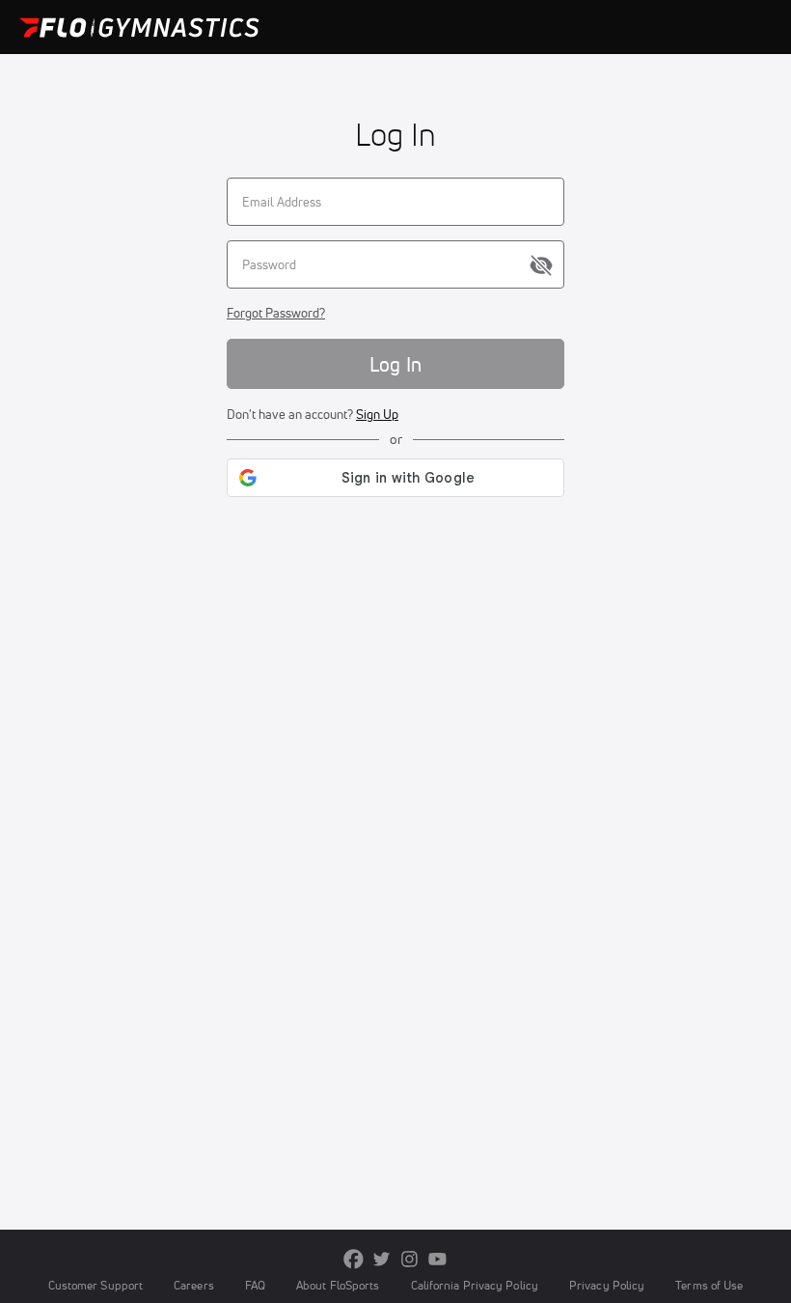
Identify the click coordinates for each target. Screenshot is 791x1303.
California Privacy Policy (474, 1285)
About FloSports (337, 1285)
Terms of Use (709, 1285)
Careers (194, 1285)
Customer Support (96, 1285)
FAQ (255, 1285)
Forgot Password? (276, 312)
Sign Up (377, 414)
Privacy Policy (606, 1285)
